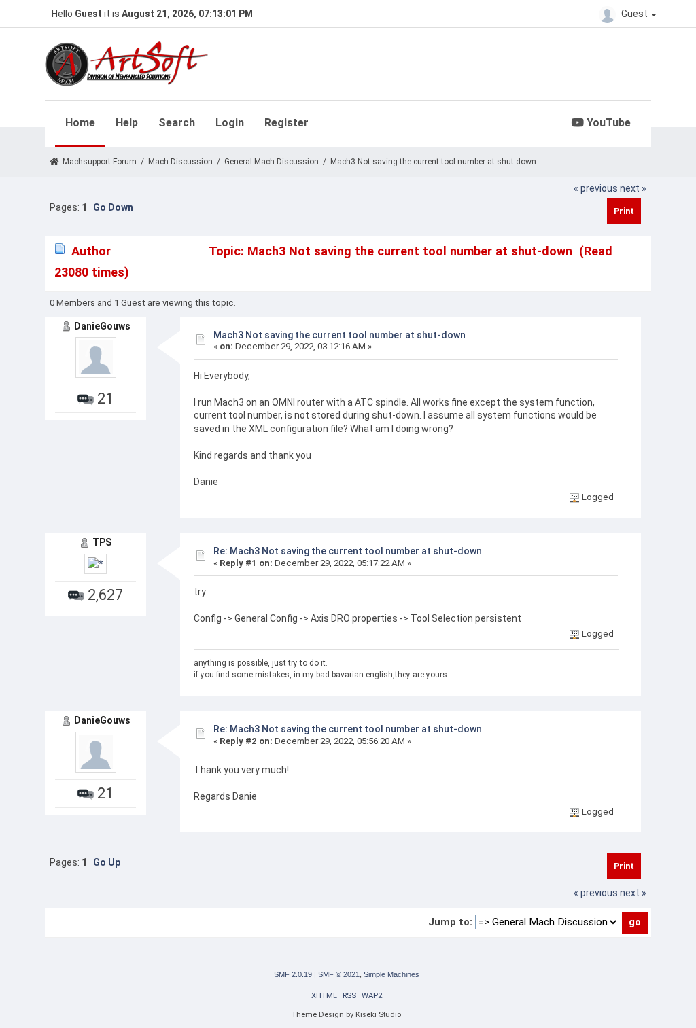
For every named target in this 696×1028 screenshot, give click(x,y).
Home (80, 122)
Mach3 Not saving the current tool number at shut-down (339, 335)
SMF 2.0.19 (293, 974)
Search (176, 122)
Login (229, 122)
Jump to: (450, 922)
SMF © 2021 (339, 974)
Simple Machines (391, 974)
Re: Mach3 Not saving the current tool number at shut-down (347, 551)
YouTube (607, 122)
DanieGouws (102, 326)
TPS (101, 542)
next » (633, 188)
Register (286, 122)
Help (127, 122)
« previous (596, 188)
